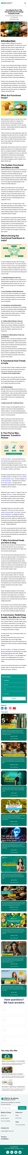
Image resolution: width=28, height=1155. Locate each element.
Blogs (17, 1115)
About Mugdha (5, 1118)
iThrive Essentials (20, 1124)
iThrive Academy (6, 459)
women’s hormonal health (7, 512)
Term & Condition (5, 1121)
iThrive (9, 494)
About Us (3, 1115)
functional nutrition (7, 482)
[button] (25, 3)
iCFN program (10, 655)
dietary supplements (6, 514)
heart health (17, 512)
